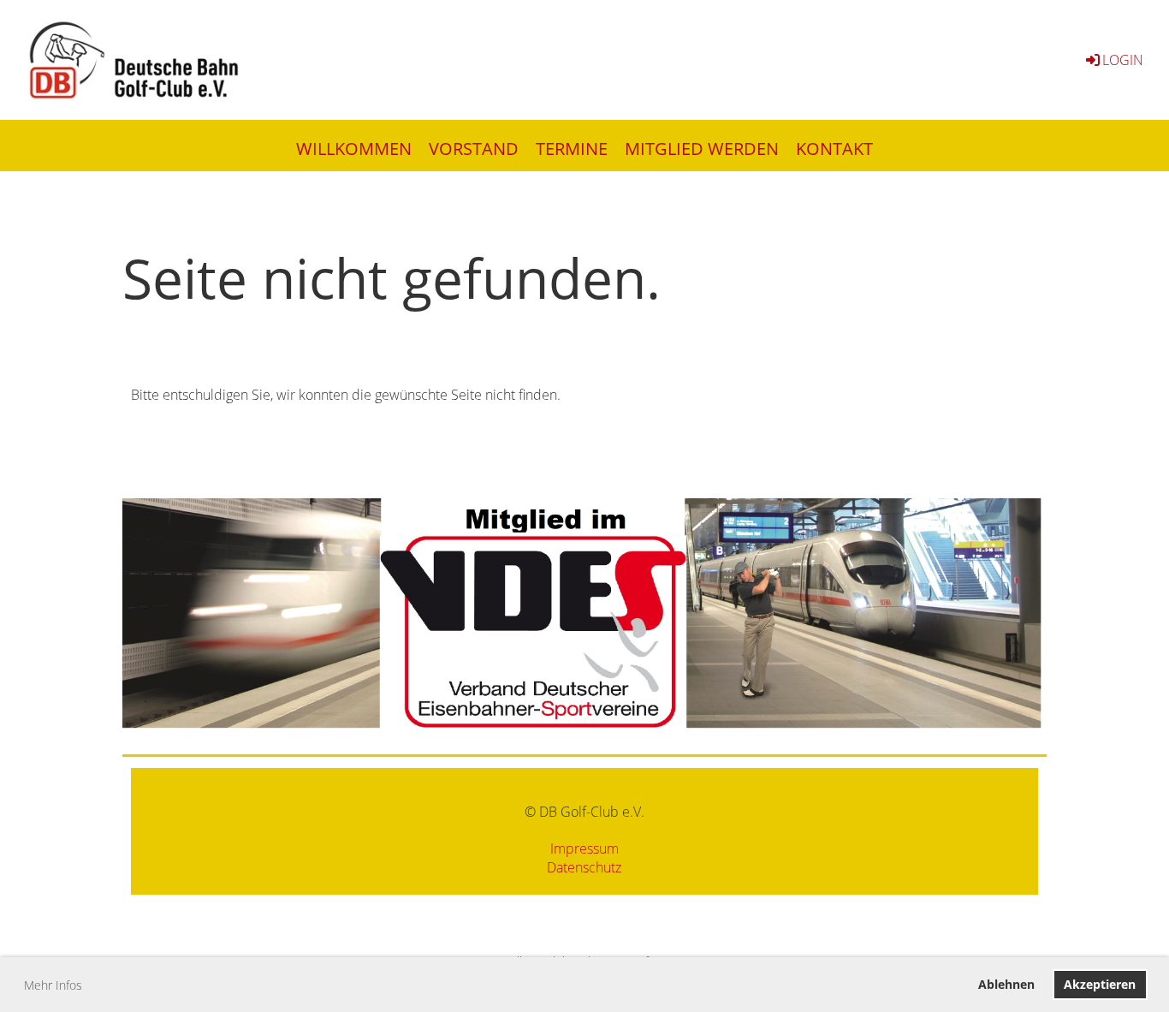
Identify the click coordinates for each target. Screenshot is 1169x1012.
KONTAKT (834, 148)
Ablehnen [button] (1006, 984)
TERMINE (572, 148)
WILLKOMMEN (354, 148)
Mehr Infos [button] (53, 985)
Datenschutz (584, 867)
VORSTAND (474, 148)
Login (1122, 60)
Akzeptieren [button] (1100, 984)
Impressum (584, 848)
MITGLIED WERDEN (702, 148)
